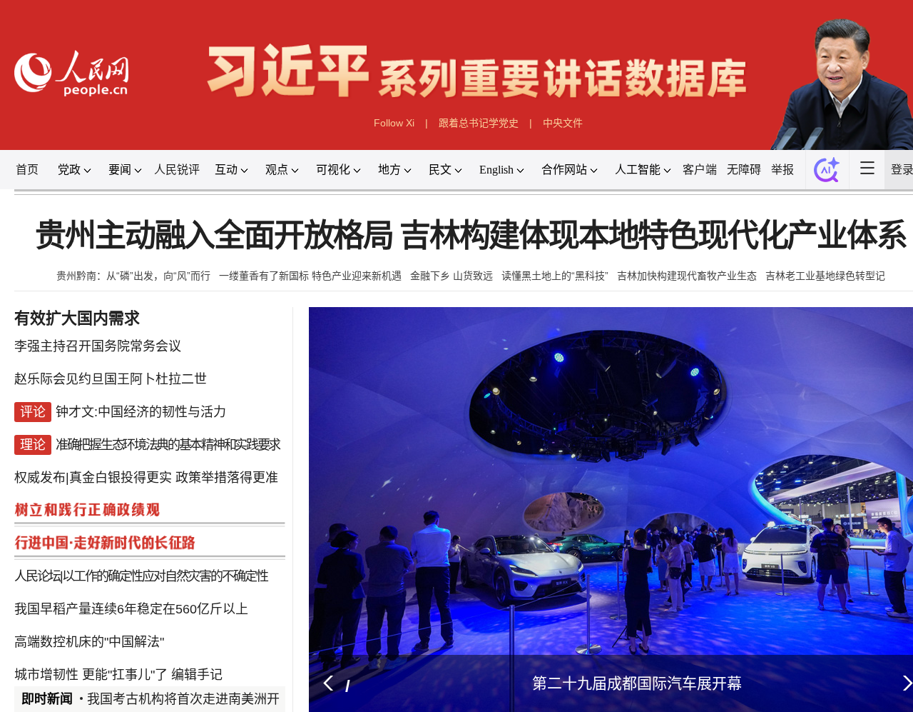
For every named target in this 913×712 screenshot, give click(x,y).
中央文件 (563, 123)
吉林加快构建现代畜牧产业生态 (687, 275)
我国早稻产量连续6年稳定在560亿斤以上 (131, 580)
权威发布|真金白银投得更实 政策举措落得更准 (146, 465)
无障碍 (744, 170)
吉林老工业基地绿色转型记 (825, 275)
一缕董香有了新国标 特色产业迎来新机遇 (310, 275)
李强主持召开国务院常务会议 (97, 351)
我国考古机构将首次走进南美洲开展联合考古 (215, 699)
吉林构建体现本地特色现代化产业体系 (653, 236)
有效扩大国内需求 (77, 318)
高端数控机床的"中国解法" (89, 608)
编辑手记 (197, 637)
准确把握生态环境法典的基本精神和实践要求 (168, 437)
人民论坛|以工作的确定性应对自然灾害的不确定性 (140, 551)
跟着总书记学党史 (479, 123)
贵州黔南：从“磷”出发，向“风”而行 (133, 275)
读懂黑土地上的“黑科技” (554, 275)
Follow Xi (394, 123)
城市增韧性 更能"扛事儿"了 (91, 637)
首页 (27, 170)
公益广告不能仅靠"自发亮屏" (162, 665)
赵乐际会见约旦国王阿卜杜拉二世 (110, 380)
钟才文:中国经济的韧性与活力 (141, 408)
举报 (782, 170)
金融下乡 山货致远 (451, 275)
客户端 (700, 170)
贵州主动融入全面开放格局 (214, 236)
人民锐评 (177, 170)
